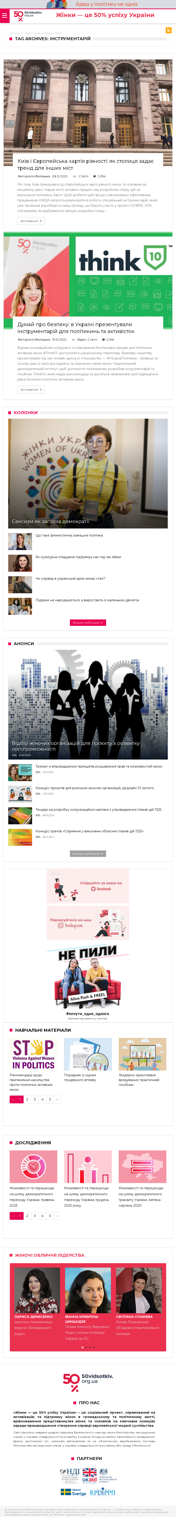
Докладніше (29, 221)
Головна (14, 33)
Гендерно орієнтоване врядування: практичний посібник (139, 1080)
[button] (82, 1347)
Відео (81, 339)
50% (14, 755)
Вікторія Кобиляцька (34, 176)
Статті (83, 176)
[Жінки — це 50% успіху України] (28, 16)
